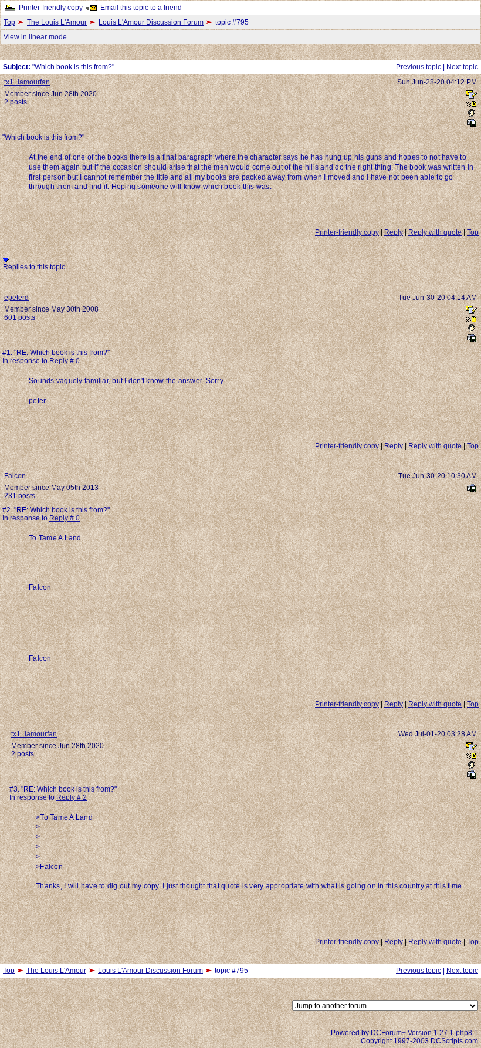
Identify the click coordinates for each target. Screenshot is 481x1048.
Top (9, 22)
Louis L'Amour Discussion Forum (151, 22)
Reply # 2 (71, 797)
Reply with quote (435, 232)
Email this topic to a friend (141, 8)
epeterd (16, 297)
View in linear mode (35, 37)
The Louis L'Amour (57, 22)
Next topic (462, 67)
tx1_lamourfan (27, 82)
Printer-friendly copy (51, 8)
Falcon (15, 476)
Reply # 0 (64, 361)
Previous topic (418, 67)
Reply (393, 232)
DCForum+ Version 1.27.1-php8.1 (424, 1033)
